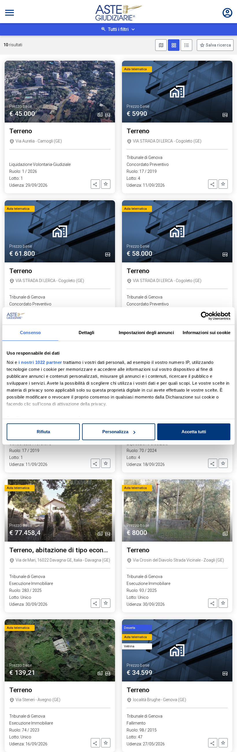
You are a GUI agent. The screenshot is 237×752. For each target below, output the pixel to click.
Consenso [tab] (30, 332)
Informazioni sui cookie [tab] (206, 332)
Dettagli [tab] (87, 332)
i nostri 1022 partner (40, 362)
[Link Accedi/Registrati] (227, 13)
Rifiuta (43, 431)
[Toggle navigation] (9, 13)
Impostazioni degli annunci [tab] (146, 332)
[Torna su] (223, 738)
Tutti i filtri (118, 29)
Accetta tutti (194, 431)
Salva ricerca (218, 45)
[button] (95, 184)
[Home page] (118, 12)
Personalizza (115, 431)
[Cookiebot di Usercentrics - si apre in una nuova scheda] (205, 316)
